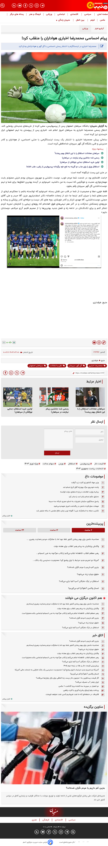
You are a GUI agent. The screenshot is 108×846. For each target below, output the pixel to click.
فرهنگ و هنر (35, 14)
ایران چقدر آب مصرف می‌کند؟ (87, 682)
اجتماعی (61, 14)
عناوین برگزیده (93, 707)
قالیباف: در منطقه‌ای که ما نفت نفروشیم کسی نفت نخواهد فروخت (72, 694)
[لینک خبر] (104, 342)
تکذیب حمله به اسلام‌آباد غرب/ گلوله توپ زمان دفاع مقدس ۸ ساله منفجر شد (67, 511)
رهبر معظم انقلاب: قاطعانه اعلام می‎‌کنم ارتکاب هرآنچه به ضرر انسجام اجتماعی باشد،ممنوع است (60, 613)
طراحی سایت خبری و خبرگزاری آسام (35, 842)
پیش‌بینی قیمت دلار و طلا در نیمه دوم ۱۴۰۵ (81, 666)
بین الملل (80, 20)
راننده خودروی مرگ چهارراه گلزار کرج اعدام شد (81, 487)
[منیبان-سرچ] (73, 832)
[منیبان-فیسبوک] (25, 5)
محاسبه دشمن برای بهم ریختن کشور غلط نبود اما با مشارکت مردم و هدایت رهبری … (63, 539)
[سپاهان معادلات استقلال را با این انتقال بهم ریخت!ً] (90, 397)
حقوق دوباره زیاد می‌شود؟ (88, 574)
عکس (102, 20)
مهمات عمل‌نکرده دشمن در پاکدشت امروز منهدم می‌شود (76, 506)
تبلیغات (55, 827)
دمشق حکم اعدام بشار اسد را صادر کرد (84, 496)
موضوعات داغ (94, 477)
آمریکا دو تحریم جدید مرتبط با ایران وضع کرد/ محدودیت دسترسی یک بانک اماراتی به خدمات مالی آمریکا (57, 670)
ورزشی (49, 14)
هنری (34, 820)
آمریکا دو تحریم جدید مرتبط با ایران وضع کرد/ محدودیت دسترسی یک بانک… (66, 560)
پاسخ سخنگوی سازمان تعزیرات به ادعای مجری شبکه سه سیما (74, 501)
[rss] (14, 5)
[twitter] (17, 373)
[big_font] (14, 342)
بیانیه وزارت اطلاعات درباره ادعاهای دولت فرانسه (79, 492)
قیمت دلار (99, 463)
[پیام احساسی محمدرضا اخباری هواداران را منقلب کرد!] (23, 373)
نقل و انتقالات (56, 365)
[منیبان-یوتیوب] (20, 5)
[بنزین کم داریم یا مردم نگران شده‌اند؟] (54, 748)
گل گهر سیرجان (75, 365)
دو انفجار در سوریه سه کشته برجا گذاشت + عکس (78, 686)
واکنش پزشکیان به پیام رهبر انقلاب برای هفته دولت (76, 546)
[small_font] (4, 342)
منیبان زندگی (64, 20)
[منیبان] (91, 5)
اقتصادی (74, 14)
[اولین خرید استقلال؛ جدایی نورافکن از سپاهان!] (17, 397)
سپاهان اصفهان (36, 365)
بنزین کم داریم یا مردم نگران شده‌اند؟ (83, 567)
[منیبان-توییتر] (31, 5)
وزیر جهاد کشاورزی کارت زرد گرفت (85, 482)
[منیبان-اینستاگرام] (37, 5)
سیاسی (88, 14)
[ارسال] (94, 342)
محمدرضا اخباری (96, 365)
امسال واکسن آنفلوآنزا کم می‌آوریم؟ (83, 588)
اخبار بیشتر (6, 516)
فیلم (92, 20)
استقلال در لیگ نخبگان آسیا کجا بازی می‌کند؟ (79, 581)
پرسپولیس (85, 463)
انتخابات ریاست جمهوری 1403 (90, 468)
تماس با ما (46, 827)
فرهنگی (46, 820)
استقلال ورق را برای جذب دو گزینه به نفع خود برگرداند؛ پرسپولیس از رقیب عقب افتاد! (62, 166)
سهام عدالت (48, 463)
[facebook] (5, 373)
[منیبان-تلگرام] (42, 5)
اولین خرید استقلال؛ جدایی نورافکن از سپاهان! (79, 162)
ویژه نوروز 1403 (31, 463)
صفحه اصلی (102, 14)
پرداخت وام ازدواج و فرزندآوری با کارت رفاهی (81, 690)
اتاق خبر (97, 635)
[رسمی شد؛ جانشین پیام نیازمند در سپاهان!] (54, 397)
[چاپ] (99, 342)
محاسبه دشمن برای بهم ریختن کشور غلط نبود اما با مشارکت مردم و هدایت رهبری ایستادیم (63, 604)
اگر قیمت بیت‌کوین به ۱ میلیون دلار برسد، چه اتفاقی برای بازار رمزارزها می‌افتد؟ (67, 678)
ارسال (57, 453)
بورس (61, 463)
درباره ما (62, 827)
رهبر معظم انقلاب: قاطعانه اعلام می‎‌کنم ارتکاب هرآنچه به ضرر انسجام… (67, 553)
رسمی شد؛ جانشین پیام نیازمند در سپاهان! (80, 158)
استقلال (71, 463)
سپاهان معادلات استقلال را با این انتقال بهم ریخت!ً (77, 153)
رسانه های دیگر (17, 14)
